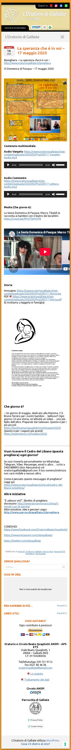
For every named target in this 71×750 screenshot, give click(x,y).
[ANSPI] (36, 27)
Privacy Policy (36, 720)
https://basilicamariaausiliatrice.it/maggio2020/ (32, 427)
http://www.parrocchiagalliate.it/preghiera (31, 512)
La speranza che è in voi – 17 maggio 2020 (41, 50)
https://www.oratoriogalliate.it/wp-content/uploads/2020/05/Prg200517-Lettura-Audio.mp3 (31, 183)
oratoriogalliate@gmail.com (35, 667)
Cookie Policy (37, 726)
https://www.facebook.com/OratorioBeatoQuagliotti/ (36, 529)
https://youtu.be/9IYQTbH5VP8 (22, 218)
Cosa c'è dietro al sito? (35, 743)
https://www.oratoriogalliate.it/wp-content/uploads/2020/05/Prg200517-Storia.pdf (33, 298)
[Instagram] (56, 5)
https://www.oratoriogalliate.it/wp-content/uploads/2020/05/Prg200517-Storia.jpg (32, 292)
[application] (35, 165)
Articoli (21, 551)
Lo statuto (37, 673)
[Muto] (53, 165)
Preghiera (30, 554)
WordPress (52, 740)
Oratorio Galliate (34, 551)
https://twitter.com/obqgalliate (22, 540)
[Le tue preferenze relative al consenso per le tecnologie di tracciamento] (65, 744)
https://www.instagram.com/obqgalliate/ (28, 535)
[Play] (8, 165)
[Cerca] (63, 567)
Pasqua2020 (59, 551)
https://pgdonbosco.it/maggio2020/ (25, 433)
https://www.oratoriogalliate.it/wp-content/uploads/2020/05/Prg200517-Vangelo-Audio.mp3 (35, 154)
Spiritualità (41, 554)
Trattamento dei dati (36, 679)
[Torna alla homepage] (35, 15)
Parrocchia (48, 551)
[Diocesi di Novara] (50, 27)
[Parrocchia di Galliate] (44, 27)
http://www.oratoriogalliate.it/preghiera (27, 63)
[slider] (60, 165)
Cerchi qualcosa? (17, 561)
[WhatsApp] (66, 5)
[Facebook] (61, 5)
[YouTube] (51, 5)
